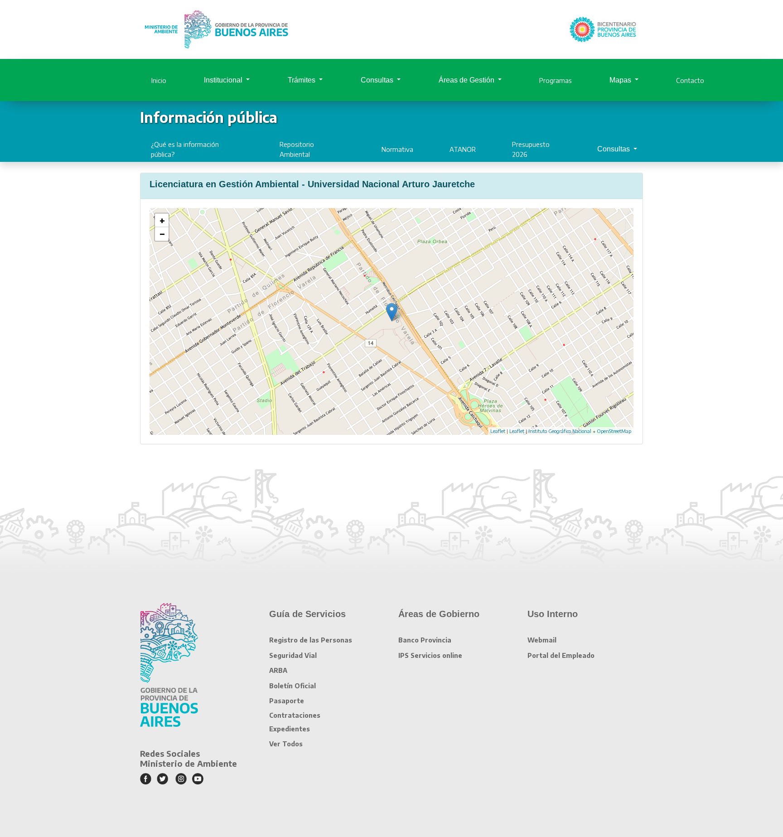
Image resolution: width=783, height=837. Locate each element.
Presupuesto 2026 (531, 149)
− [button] (162, 234)
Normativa (397, 149)
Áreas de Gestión (467, 80)
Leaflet (497, 431)
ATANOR (463, 149)
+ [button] (162, 220)
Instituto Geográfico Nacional (559, 431)
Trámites (302, 80)
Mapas (621, 80)
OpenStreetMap (614, 431)
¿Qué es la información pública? (185, 149)
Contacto (690, 80)
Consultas (378, 80)
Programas (555, 80)
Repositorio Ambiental (297, 149)
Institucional (224, 80)
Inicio (158, 80)
